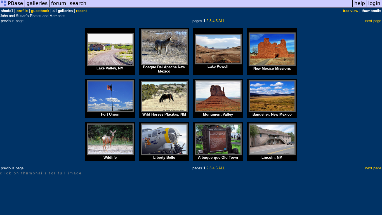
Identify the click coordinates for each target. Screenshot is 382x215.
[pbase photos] (12, 6)
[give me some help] (359, 6)
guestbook (40, 11)
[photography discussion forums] (58, 6)
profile (22, 11)
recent (81, 11)
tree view (350, 11)
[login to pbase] (374, 6)
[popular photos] (220, 6)
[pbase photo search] (78, 6)
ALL (221, 21)
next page (373, 21)
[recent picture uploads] (37, 6)
